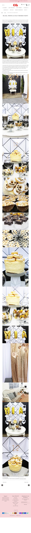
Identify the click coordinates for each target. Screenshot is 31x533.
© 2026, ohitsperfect (12, 515)
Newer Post (26, 482)
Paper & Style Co (10, 21)
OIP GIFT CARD (15, 505)
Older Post (4, 482)
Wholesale (15, 497)
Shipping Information (5, 497)
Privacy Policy (15, 503)
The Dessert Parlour (23, 478)
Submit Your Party (15, 502)
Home (2, 12)
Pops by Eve (6, 477)
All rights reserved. (18, 515)
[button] (3, 5)
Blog (5, 12)
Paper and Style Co (21, 476)
